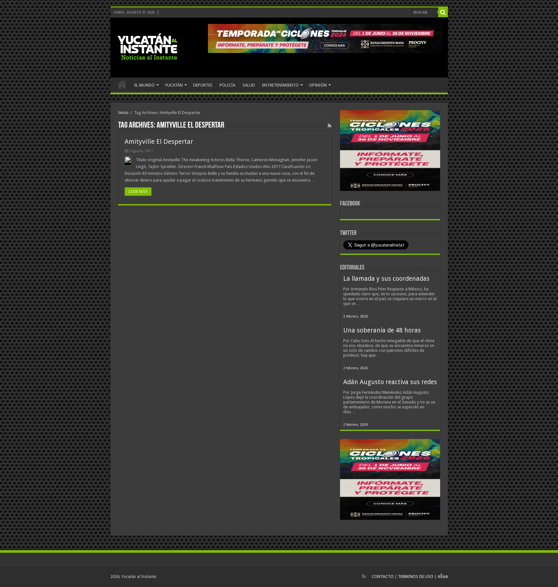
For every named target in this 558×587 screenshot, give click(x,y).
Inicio (123, 112)
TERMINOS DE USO (415, 576)
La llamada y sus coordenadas (386, 278)
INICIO (122, 84)
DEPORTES (202, 85)
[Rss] (363, 576)
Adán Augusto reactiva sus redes (390, 382)
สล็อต (443, 576)
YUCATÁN (174, 85)
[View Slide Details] (390, 152)
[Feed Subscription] (329, 125)
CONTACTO (383, 576)
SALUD (249, 85)
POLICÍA (227, 85)
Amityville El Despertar (159, 141)
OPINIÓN (318, 85)
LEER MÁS (138, 191)
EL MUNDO (144, 85)
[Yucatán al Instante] (147, 46)
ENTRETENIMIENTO (280, 85)
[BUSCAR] (443, 12)
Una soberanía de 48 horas (382, 330)
